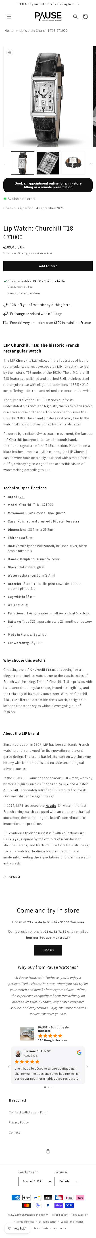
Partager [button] (14, 877)
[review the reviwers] (79, 1054)
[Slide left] (5, 164)
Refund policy (60, 1214)
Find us (48, 950)
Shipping (23, 253)
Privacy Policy (19, 1122)
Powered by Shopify (36, 1214)
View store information (24, 293)
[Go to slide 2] (48, 1087)
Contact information (72, 1221)
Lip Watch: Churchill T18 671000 (43, 30)
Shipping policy (48, 1221)
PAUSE (21, 1214)
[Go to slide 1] (45, 1087)
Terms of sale (41, 1228)
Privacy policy (80, 1214)
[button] (9, 16)
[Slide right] (91, 164)
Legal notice (59, 1228)
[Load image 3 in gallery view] (73, 163)
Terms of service (25, 1221)
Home (8, 30)
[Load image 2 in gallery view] (48, 163)
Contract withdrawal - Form (28, 1112)
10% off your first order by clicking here (40, 305)
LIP (22, 497)
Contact (14, 1132)
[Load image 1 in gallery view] (22, 163)
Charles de (55, 784)
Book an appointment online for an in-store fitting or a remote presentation (48, 185)
